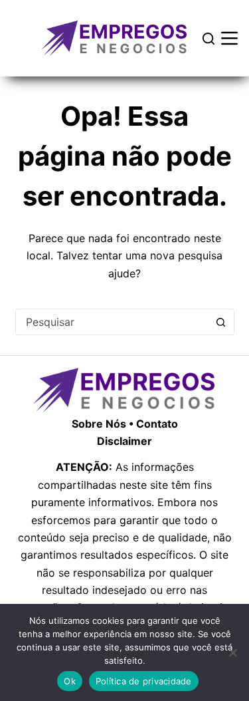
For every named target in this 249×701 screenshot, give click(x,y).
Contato (157, 423)
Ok (70, 681)
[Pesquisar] (208, 39)
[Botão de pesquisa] (221, 322)
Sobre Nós (99, 423)
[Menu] (229, 38)
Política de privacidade (144, 681)
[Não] (232, 652)
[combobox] (112, 322)
